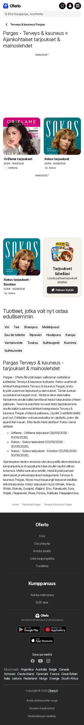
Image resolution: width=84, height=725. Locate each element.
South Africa (69, 678)
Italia (7, 678)
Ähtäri (7, 488)
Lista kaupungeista (42, 558)
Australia (41, 669)
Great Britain (69, 674)
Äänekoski (59, 488)
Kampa (70, 335)
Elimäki (59, 484)
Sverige (54, 678)
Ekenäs (17, 488)
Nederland (30, 678)
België (53, 669)
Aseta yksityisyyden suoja (42, 700)
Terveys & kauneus (28, 382)
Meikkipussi (50, 327)
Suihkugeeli (51, 343)
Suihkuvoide (13, 351)
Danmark (42, 674)
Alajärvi (40, 488)
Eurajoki (28, 488)
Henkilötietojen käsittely (42, 716)
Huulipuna (53, 335)
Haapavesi (20, 493)
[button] (70, 6)
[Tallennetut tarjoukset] (62, 6)
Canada (64, 669)
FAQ (42, 536)
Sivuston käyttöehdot (42, 708)
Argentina (27, 669)
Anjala (7, 493)
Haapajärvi (66, 493)
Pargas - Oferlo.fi (14, 377)
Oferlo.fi (53, 690)
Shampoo (31, 327)
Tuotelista (42, 566)
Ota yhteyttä (42, 544)
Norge (43, 678)
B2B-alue (42, 602)
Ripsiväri (35, 335)
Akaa (31, 493)
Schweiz (9, 674)
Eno (48, 488)
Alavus (70, 484)
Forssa (40, 493)
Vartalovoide (13, 343)
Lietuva (16, 678)
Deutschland (25, 674)
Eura (71, 488)
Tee (16, 327)
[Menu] (77, 6)
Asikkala (52, 493)
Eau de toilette (14, 335)
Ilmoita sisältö (42, 551)
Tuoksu (32, 343)
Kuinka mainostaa (42, 595)
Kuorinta (70, 343)
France (54, 674)
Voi (6, 327)
